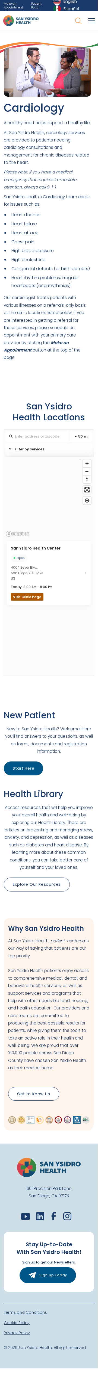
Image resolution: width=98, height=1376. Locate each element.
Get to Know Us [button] (33, 1094)
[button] (90, 20)
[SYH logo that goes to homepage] (21, 21)
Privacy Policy (17, 1333)
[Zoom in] (87, 463)
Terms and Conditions (25, 1312)
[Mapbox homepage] (18, 534)
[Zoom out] (87, 471)
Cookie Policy (17, 1322)
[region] (48, 498)
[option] (66, 8)
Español (71, 8)
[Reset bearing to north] (87, 479)
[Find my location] (87, 500)
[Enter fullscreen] (87, 490)
